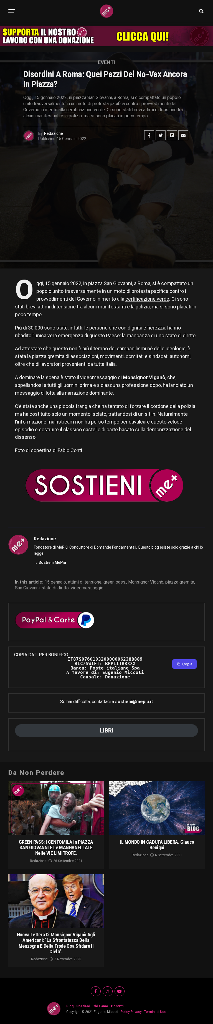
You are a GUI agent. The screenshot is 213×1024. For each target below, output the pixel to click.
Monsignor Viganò (144, 377)
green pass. (114, 582)
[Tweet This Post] (161, 135)
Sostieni (83, 1006)
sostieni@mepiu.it (134, 701)
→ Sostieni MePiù (50, 562)
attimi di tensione (85, 582)
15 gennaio (55, 582)
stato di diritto (55, 588)
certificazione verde (147, 299)
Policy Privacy (131, 1012)
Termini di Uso (155, 1012)
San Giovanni (27, 588)
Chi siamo (100, 1006)
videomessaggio (87, 588)
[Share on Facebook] (149, 135)
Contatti (117, 1006)
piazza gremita (179, 582)
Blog (69, 1006)
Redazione (53, 133)
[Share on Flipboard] (172, 135)
